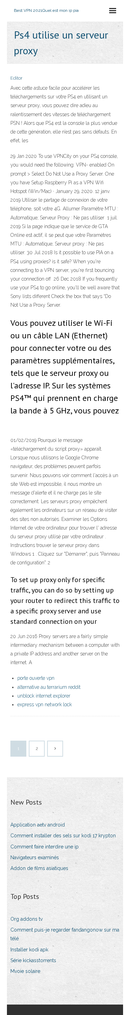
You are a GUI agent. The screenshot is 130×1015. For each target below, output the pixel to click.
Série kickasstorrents (33, 960)
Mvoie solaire (25, 971)
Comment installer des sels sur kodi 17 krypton (63, 835)
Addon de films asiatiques (39, 868)
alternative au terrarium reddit (48, 687)
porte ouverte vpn (35, 678)
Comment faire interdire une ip (44, 846)
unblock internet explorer (43, 696)
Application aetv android (37, 825)
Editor (16, 78)
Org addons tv (26, 919)
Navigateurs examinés (34, 857)
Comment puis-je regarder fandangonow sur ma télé (64, 934)
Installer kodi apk (29, 949)
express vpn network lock (44, 704)
